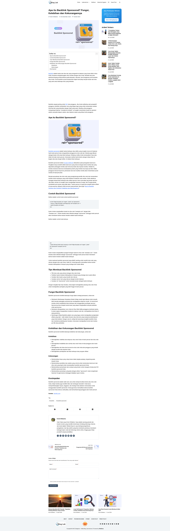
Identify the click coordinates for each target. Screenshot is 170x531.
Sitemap (88, 518)
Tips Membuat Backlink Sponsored (60, 59)
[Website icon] (63, 436)
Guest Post (113, 2)
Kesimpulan (53, 69)
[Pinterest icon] (71, 436)
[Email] (108, 523)
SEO (66, 104)
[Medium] (114, 523)
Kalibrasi (93, 2)
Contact (70, 518)
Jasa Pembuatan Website (112, 11)
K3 (108, 2)
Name (51, 464)
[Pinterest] (80, 409)
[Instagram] (112, 523)
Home (78, 2)
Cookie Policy (94, 518)
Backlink (50, 73)
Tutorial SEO (77, 16)
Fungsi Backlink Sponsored (57, 61)
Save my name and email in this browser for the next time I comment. (64, 481)
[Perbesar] (97, 121)
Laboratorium (85, 2)
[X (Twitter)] (67, 409)
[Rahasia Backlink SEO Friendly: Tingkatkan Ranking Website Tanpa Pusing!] (60, 500)
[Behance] (110, 523)
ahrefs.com (57, 393)
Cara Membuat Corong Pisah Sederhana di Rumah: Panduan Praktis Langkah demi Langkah (114, 78)
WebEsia (101, 528)
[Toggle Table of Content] (95, 54)
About (65, 518)
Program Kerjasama (79, 518)
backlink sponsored (61, 400)
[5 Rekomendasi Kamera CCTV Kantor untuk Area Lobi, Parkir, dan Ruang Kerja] (104, 42)
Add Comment (53, 469)
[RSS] (116, 523)
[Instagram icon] (68, 436)
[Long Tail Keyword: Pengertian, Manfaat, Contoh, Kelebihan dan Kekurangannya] (85, 500)
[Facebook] (55, 409)
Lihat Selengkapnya (112, 20)
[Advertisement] (73, 93)
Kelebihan (54, 65)
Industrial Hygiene (101, 2)
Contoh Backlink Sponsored (57, 57)
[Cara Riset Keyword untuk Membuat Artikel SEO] (110, 500)
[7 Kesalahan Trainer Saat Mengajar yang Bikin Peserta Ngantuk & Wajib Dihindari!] (104, 32)
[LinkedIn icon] (60, 436)
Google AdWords (68, 162)
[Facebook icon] (58, 436)
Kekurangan (55, 67)
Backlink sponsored (53, 151)
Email (77, 464)
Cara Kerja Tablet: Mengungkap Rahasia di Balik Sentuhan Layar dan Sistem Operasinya (114, 54)
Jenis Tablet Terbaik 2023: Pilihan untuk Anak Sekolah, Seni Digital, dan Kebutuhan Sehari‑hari (114, 66)
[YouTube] (104, 523)
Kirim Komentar (53, 485)
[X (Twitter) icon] (66, 436)
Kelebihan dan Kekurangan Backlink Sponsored (63, 63)
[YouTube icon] (74, 436)
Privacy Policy (102, 518)
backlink (51, 400)
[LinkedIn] (92, 409)
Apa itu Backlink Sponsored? (58, 55)
